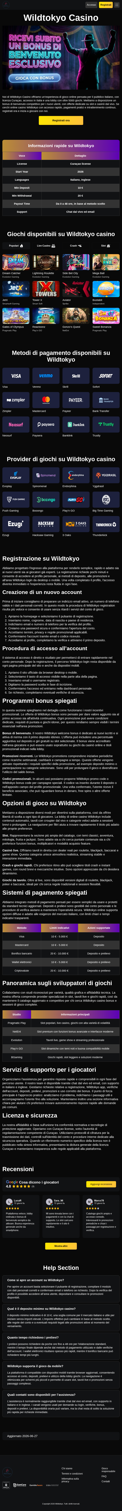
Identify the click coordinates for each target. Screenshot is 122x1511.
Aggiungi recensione (101, 1184)
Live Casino (43, 245)
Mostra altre (61, 1246)
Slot (103, 245)
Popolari (14, 245)
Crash (73, 245)
